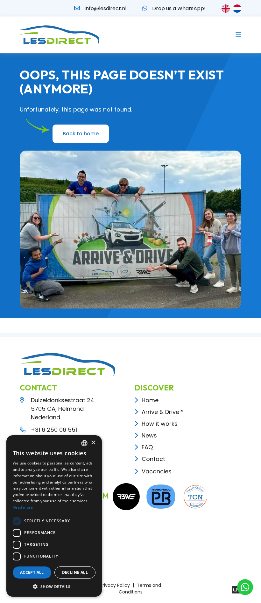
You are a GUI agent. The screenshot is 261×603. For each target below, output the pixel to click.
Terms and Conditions (140, 588)
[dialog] (54, 516)
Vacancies (157, 471)
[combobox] (84, 443)
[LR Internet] (236, 589)
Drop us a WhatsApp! (179, 8)
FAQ (147, 447)
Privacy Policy (115, 585)
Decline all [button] (75, 572)
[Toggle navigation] (236, 34)
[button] (54, 586)
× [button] (93, 442)
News (149, 435)
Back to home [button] (81, 133)
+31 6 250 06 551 (54, 430)
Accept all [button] (32, 572)
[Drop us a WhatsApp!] (144, 8)
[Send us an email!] (77, 8)
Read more (23, 507)
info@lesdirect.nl (105, 8)
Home (150, 400)
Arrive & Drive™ (163, 412)
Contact (153, 459)
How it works (160, 424)
